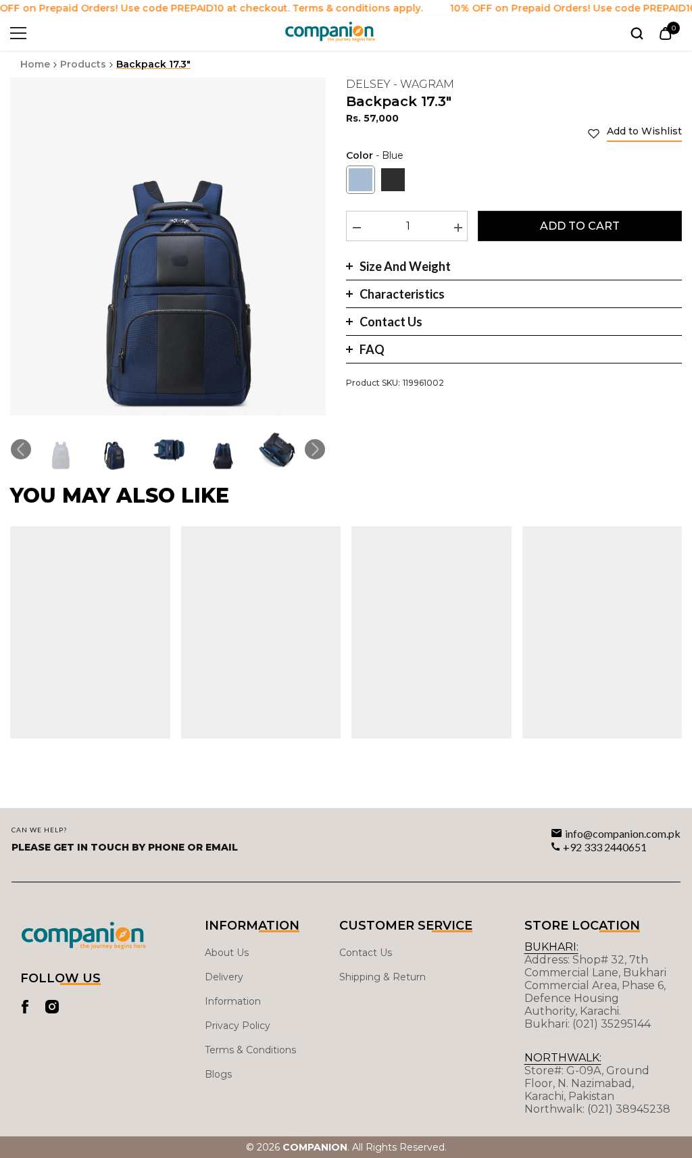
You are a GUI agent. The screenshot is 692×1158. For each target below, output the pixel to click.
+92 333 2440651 (605, 846)
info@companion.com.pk (623, 833)
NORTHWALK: (562, 1057)
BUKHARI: (551, 946)
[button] (21, 449)
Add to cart (580, 226)
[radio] (360, 180)
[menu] (18, 33)
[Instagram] (52, 1006)
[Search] (636, 33)
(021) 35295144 (611, 1023)
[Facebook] (25, 1006)
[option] (168, 247)
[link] (634, 133)
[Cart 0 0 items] (665, 33)
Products (83, 64)
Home (35, 64)
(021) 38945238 (628, 1109)
